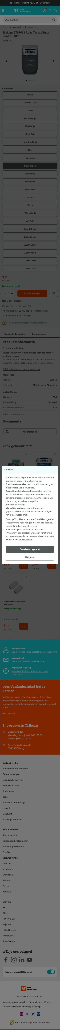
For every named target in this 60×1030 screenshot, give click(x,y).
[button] (30, 549)
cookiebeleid (25, 539)
